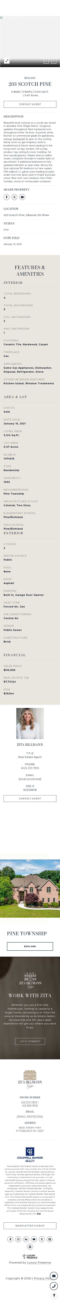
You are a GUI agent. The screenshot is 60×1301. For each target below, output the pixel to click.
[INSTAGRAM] (18, 1239)
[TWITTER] (42, 1239)
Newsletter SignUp (30, 1225)
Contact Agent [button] (30, 104)
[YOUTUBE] (34, 1239)
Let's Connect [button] (30, 1041)
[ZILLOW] (30, 1246)
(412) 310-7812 (30, 768)
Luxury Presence (39, 1262)
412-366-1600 (30, 1105)
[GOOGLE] (50, 1239)
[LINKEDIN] (26, 1239)
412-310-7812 (29, 1102)
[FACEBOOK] (10, 1239)
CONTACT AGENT (30, 798)
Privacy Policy (44, 1278)
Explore (30, 946)
